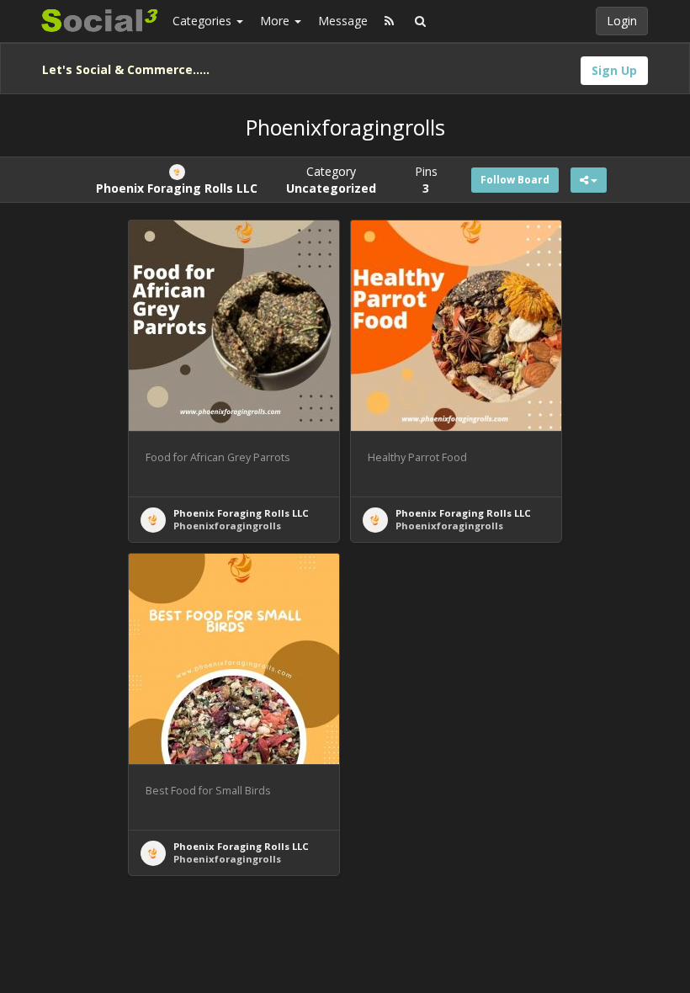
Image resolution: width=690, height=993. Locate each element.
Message (343, 21)
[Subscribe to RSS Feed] (389, 21)
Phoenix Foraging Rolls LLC (241, 513)
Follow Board (514, 180)
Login (622, 21)
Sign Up (614, 70)
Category (331, 179)
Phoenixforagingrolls (227, 525)
